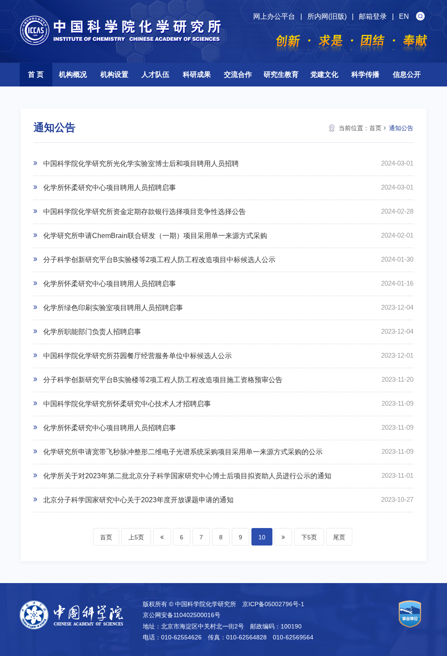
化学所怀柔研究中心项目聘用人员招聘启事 (109, 187)
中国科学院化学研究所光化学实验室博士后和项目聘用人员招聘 (141, 163)
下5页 (309, 537)
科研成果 (197, 74)
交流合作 (238, 74)
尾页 (339, 537)
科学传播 (365, 74)
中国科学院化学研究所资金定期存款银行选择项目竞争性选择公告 (144, 211)
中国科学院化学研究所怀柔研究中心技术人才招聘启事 (127, 403)
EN (404, 16)
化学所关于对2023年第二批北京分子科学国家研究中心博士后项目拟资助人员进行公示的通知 (187, 476)
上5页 (136, 537)
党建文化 (324, 74)
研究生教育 (281, 74)
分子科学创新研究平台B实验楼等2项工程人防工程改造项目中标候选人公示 (159, 259)
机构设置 (114, 74)
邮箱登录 (373, 16)
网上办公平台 (274, 16)
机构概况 (73, 74)
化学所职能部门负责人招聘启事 (92, 331)
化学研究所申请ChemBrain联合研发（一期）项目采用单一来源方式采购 (155, 235)
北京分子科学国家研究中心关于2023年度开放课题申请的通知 (138, 500)
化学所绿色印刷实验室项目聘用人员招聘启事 (113, 307)
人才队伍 (155, 74)
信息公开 (407, 74)
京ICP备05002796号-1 (273, 604)
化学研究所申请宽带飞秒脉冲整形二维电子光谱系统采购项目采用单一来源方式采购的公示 (183, 452)
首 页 (36, 74)
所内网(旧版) (327, 16)
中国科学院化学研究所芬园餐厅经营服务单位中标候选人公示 (137, 355)
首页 (375, 127)
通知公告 (401, 127)
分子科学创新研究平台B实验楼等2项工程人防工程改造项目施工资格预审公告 (162, 379)
